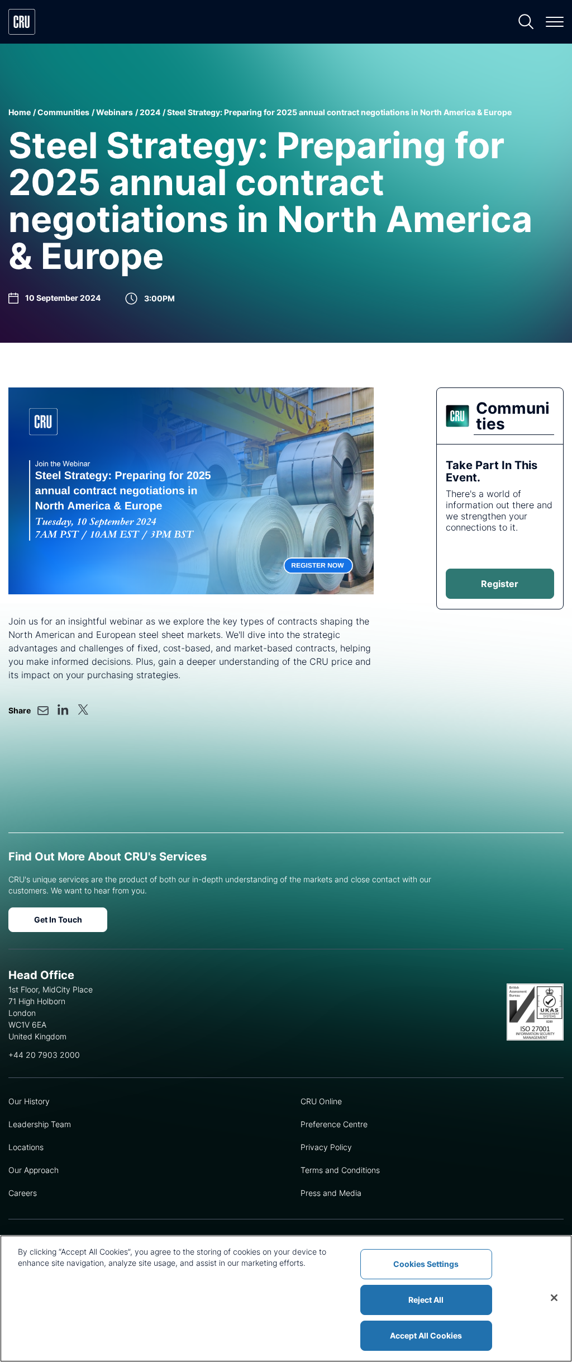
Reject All (426, 1299)
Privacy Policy (326, 1147)
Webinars (114, 112)
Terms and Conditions (340, 1170)
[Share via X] (83, 709)
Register (499, 583)
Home (19, 112)
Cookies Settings (426, 1264)
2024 (150, 112)
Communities (63, 112)
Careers (22, 1193)
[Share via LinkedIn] (63, 709)
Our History (29, 1101)
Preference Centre (334, 1124)
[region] (286, 1298)
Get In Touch (58, 919)
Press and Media (331, 1193)
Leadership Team (39, 1124)
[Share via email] (43, 710)
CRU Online (321, 1101)
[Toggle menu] (555, 22)
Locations (26, 1147)
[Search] (526, 22)
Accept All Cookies (426, 1335)
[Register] (191, 490)
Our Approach (33, 1170)
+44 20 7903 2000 (44, 1055)
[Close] (554, 1297)
